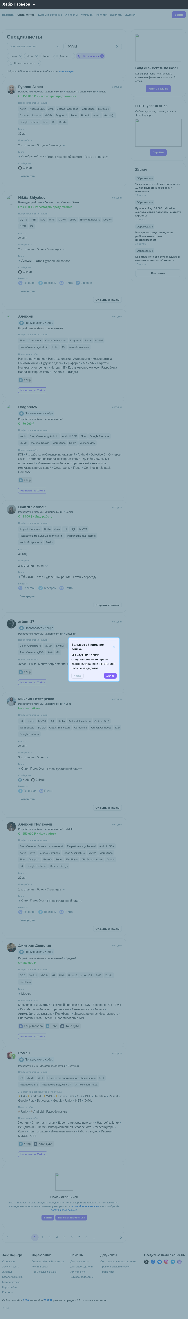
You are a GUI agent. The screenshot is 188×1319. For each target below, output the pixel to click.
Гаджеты (103, 363)
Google (58, 1100)
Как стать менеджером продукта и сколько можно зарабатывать (157, 258)
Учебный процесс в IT (67, 1004)
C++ (79, 1096)
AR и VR (88, 363)
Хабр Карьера (33, 1026)
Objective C (98, 454)
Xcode (22, 664)
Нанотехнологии (59, 358)
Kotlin (94, 467)
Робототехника (28, 363)
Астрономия (81, 358)
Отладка (72, 372)
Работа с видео (87, 1131)
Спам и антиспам (43, 1122)
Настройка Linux (108, 1122)
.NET (78, 1100)
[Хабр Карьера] (16, 4)
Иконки (106, 1131)
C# (23, 1096)
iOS (20, 454)
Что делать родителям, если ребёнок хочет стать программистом (154, 236)
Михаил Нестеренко (36, 699)
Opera (22, 1131)
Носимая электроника (33, 367)
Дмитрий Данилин (34, 945)
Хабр (27, 380)
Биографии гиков (30, 1018)
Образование (145, 178)
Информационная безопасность (96, 1013)
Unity (68, 1100)
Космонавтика (102, 358)
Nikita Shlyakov (31, 198)
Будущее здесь (51, 363)
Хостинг (23, 1122)
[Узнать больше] (158, 63)
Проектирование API (69, 1018)
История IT (58, 367)
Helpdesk (100, 1096)
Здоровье (99, 1004)
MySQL (23, 1135)
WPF (49, 1096)
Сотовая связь (82, 1009)
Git (110, 1004)
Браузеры (43, 1100)
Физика (99, 1009)
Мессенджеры (104, 1127)
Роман (24, 1053)
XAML (88, 1100)
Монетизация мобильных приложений (63, 463)
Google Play (26, 1100)
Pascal (113, 1096)
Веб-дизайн (26, 1127)
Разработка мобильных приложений (50, 454)
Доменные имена (63, 1131)
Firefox (41, 1127)
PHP (88, 1096)
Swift (21, 458)
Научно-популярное (32, 358)
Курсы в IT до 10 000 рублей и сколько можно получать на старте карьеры (158, 212)
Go (86, 467)
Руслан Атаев (30, 87)
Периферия (72, 363)
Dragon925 (27, 407)
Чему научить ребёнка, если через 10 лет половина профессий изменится (157, 188)
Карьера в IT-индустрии (34, 1004)
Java (71, 1096)
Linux (62, 1096)
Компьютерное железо (83, 367)
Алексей (25, 316)
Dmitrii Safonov (32, 507)
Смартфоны (62, 467)
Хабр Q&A (72, 1026)
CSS (33, 1135)
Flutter (77, 467)
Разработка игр (56, 1111)
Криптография (38, 1131)
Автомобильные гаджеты (35, 1013)
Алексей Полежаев (35, 824)
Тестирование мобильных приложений (53, 458)
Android (59, 372)
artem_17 (26, 622)
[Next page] (121, 1237)
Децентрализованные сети (76, 1122)
